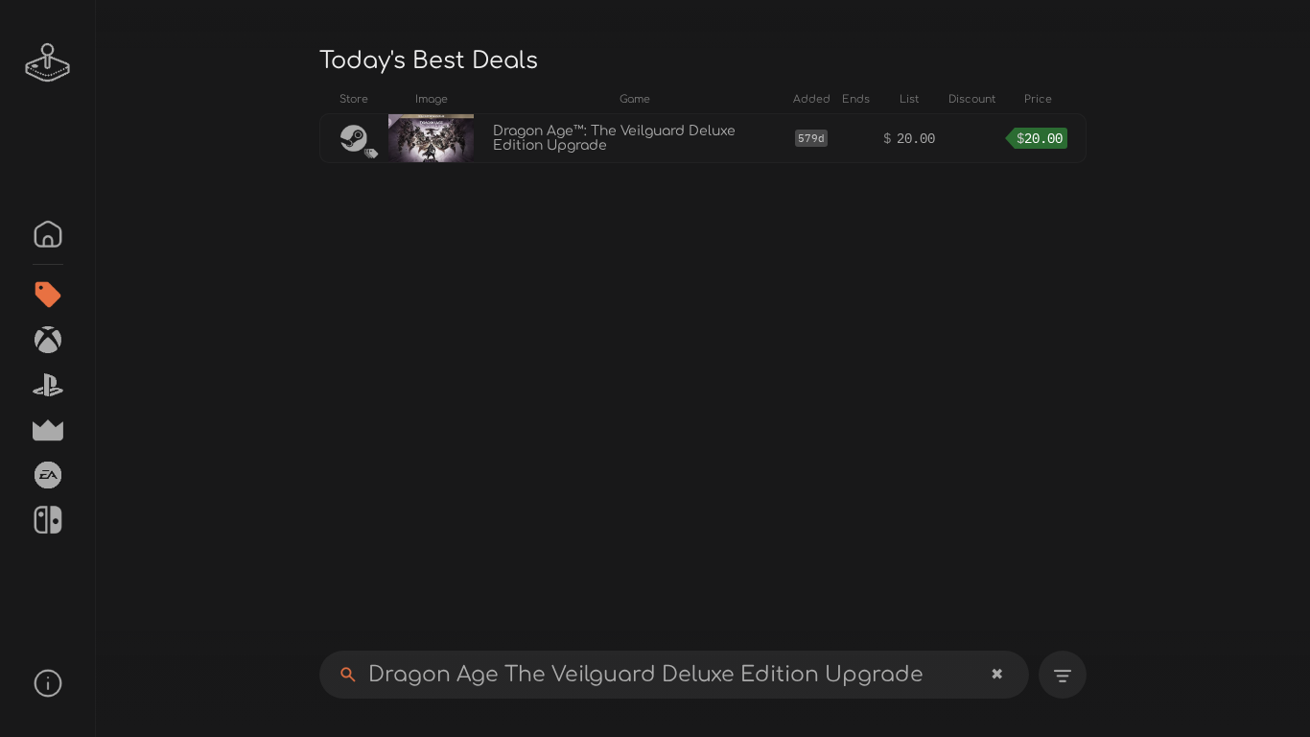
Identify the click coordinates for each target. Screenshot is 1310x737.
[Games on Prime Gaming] (48, 430)
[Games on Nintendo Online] (48, 520)
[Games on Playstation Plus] (48, 384)
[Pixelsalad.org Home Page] (48, 62)
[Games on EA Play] (48, 475)
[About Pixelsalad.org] (48, 683)
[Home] (48, 234)
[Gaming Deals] (48, 294)
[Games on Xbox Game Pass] (48, 339)
